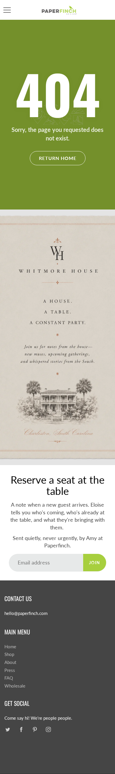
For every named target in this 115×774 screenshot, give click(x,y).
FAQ (8, 677)
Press (9, 670)
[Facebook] (21, 729)
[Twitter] (7, 729)
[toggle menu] (7, 10)
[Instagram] (48, 729)
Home (10, 646)
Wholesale (14, 685)
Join (94, 562)
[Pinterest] (34, 729)
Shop (9, 654)
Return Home (57, 158)
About (10, 662)
